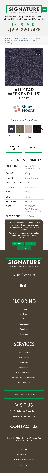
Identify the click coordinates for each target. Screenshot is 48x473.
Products (30, 38)
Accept (17, 243)
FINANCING (33, 148)
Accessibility (24, 449)
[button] (24, 394)
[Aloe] (20, 129)
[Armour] (37, 129)
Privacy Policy (24, 455)
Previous (6, 128)
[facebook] (21, 286)
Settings (24, 248)
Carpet (22, 38)
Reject (30, 243)
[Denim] (11, 129)
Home (7, 38)
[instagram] (26, 286)
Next (42, 128)
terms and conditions (20, 235)
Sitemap (24, 465)
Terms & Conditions (24, 460)
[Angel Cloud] (28, 129)
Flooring (15, 38)
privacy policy (27, 233)
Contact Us (14, 148)
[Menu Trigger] (44, 9)
